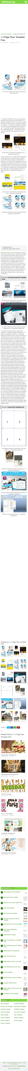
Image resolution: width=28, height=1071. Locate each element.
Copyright (9, 1062)
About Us (20, 1062)
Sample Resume (21, 1066)
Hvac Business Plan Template (11, 897)
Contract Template (5, 1012)
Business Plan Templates (20, 1006)
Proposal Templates (19, 1017)
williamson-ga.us (14, 1066)
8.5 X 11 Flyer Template (7, 813)
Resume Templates (5, 1023)
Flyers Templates (5, 42)
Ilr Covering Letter (8, 972)
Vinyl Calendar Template (10, 934)
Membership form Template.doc (12, 950)
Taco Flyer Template (6, 794)
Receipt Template (5, 1020)
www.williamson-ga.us (6, 252)
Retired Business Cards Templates (12, 892)
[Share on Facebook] (11, 727)
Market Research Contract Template (13, 977)
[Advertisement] (14, 19)
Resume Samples (18, 1020)
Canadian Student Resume (10, 983)
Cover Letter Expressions (10, 956)
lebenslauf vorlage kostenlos (14, 1068)
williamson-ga (8, 1)
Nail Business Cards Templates (11, 993)
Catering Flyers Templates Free (8, 755)
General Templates (5, 1017)
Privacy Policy (15, 1064)
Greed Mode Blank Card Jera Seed (12, 967)
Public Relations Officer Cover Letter (12, 961)
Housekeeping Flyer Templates (8, 853)
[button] (26, 2)
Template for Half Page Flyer (8, 833)
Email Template (4, 1015)
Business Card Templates (7, 1006)
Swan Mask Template (9, 908)
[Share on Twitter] (8, 727)
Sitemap (4, 1062)
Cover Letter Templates (19, 1012)
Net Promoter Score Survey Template (13, 924)
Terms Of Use (14, 1062)
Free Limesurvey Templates (10, 913)
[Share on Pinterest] (18, 727)
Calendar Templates (6, 1009)
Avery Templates (5, 1003)
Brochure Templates (19, 1003)
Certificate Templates (19, 1009)
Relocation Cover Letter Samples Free (13, 902)
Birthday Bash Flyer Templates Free (9, 774)
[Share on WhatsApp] (15, 727)
